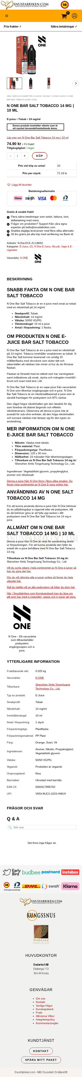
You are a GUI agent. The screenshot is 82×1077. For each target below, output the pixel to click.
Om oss (40, 998)
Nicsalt (47, 96)
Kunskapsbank (45, 1009)
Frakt (39, 1012)
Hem (9, 96)
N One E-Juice (59, 96)
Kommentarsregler (47, 1023)
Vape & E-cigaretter (23, 96)
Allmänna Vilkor (45, 1016)
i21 (31, 246)
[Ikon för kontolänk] (74, 16)
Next (76, 83)
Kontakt (40, 1002)
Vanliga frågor (44, 1005)
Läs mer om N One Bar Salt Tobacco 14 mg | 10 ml (37, 137)
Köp (39, 155)
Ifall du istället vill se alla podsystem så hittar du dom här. (41, 587)
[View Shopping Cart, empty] (64, 17)
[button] (19, 185)
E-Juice (37, 96)
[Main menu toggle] (6, 15)
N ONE (24, 258)
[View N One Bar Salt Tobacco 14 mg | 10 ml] (14, 83)
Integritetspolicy (45, 1019)
